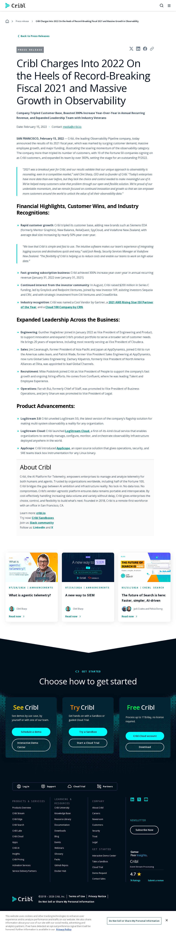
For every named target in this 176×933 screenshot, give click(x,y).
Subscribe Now (144, 829)
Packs (57, 859)
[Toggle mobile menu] (169, 5)
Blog (56, 836)
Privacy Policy (64, 929)
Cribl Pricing (18, 859)
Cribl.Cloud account (145, 736)
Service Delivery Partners (24, 871)
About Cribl (97, 807)
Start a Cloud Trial (88, 742)
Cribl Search (18, 824)
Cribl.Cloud (17, 836)
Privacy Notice (97, 896)
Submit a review (156, 880)
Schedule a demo (31, 731)
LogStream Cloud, (77, 431)
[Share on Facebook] (145, 49)
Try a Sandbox (88, 731)
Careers (96, 813)
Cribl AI (15, 847)
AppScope (63, 448)
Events (57, 842)
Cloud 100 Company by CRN (64, 307)
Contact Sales (98, 878)
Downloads (60, 830)
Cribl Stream (18, 813)
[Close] (166, 920)
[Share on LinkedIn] (138, 49)
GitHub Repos (61, 865)
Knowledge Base (62, 813)
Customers (97, 824)
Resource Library (62, 819)
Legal (94, 842)
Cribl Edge (17, 819)
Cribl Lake (17, 830)
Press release (22, 21)
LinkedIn (39, 527)
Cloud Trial (97, 867)
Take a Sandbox (100, 861)
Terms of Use (77, 896)
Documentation (62, 824)
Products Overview (21, 807)
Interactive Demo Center (27, 745)
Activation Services (21, 865)
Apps (15, 842)
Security (96, 830)
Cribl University (61, 807)
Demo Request (99, 873)
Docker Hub (60, 871)
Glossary (58, 853)
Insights (16, 853)
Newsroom (97, 819)
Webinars (59, 847)
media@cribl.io (72, 127)
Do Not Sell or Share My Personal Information (66, 901)
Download (145, 747)
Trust (94, 836)
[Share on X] (131, 49)
